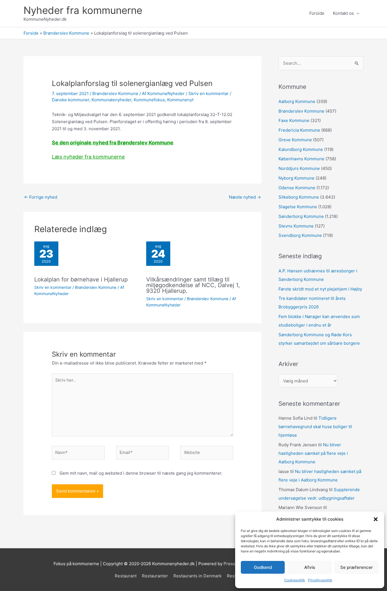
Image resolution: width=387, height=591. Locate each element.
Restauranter (155, 576)
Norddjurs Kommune (299, 168)
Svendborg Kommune (300, 235)
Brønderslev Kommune (115, 93)
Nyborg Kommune (296, 178)
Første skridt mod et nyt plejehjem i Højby (320, 289)
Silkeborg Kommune (298, 197)
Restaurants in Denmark (197, 576)
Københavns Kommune (301, 158)
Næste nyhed (245, 197)
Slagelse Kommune (297, 206)
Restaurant (126, 576)
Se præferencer (356, 567)
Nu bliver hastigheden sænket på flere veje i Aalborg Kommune (313, 453)
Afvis (309, 567)
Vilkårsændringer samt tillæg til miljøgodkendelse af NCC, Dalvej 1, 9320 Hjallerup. (193, 285)
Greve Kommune (295, 139)
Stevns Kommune (296, 226)
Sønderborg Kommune (301, 216)
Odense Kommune (296, 187)
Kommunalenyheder (111, 99)
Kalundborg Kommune (300, 149)
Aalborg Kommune (296, 101)
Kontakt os (343, 13)
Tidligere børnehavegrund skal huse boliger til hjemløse (315, 426)
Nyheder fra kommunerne (83, 10)
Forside (316, 13)
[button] (376, 519)
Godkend (263, 567)
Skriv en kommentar (208, 93)
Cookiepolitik (294, 580)
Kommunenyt (180, 99)
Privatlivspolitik (320, 580)
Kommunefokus (149, 99)
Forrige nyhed (40, 197)
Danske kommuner (70, 99)
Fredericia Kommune (299, 130)
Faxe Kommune (293, 120)
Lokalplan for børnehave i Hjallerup (81, 279)
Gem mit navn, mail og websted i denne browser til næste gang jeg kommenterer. (140, 473)
